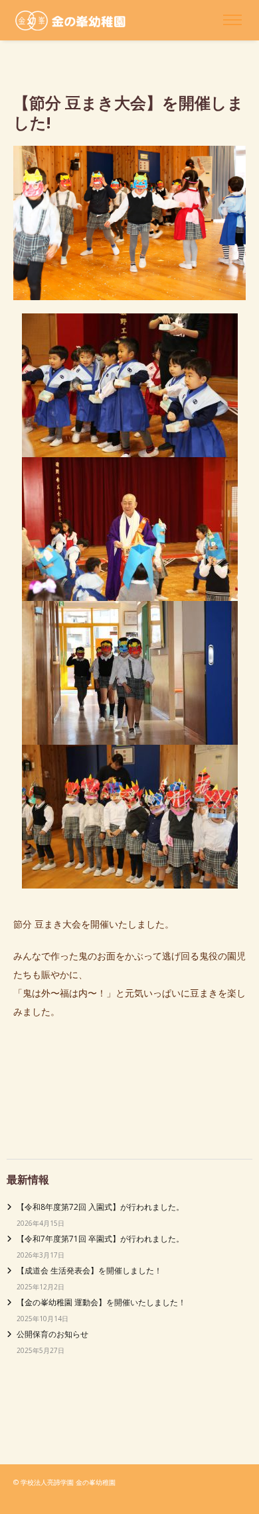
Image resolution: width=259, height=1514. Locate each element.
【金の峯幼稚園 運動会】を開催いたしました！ (101, 1302)
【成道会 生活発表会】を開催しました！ (89, 1270)
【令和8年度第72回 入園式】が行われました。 (100, 1207)
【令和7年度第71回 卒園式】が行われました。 (100, 1238)
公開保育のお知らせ (52, 1334)
